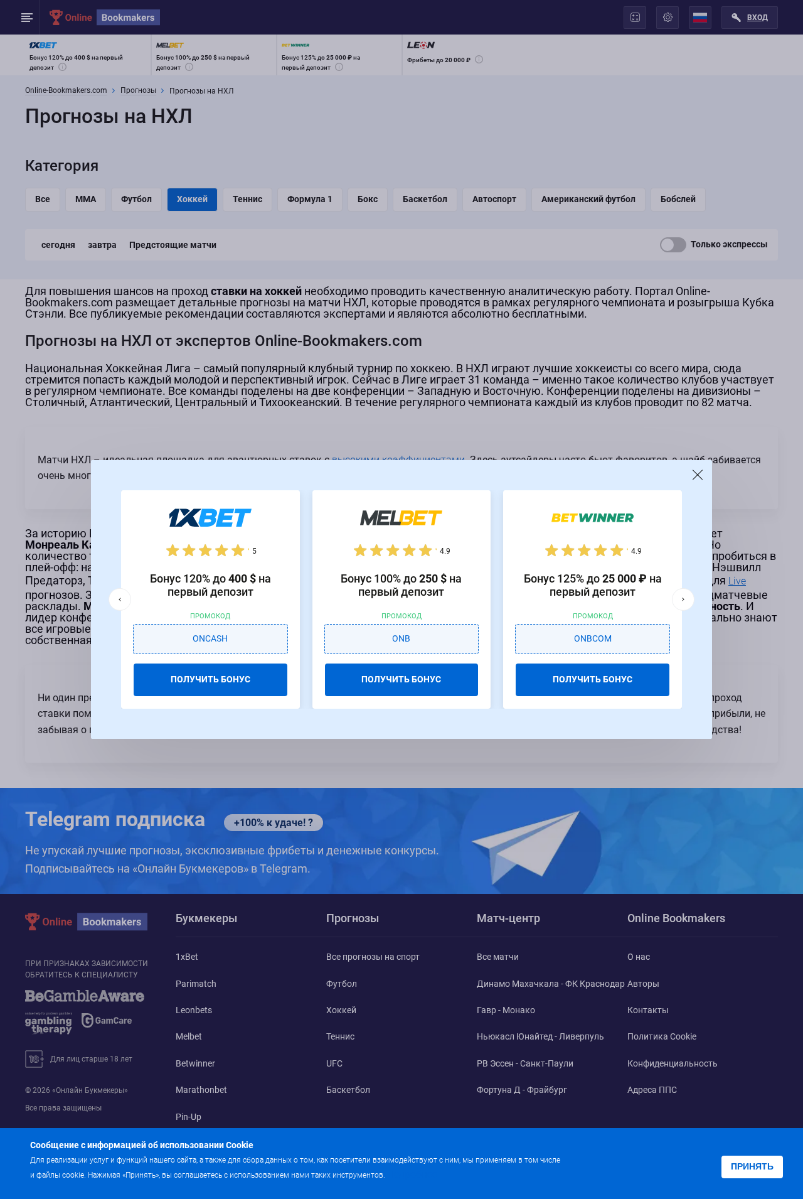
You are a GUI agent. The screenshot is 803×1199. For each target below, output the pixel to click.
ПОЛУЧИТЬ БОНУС (210, 679)
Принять (752, 1166)
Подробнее (412, 1174)
